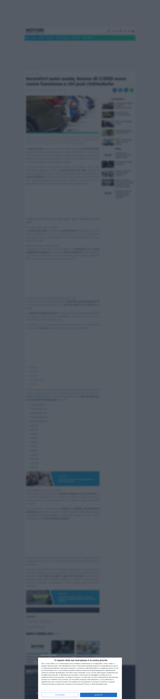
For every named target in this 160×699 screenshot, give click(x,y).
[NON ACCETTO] (48, 655)
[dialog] (80, 678)
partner (56, 663)
